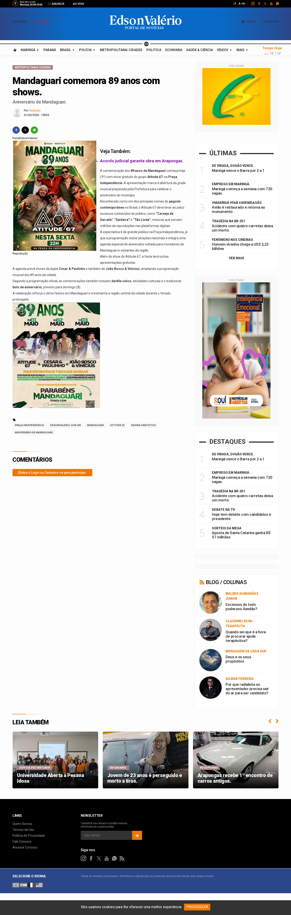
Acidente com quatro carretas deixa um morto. (242, 228)
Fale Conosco (22, 841)
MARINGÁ (28, 50)
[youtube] (268, 3)
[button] (15, 22)
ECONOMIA (173, 50)
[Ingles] (39, 885)
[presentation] (269, 721)
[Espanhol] (23, 885)
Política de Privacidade (29, 835)
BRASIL (65, 50)
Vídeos (222, 50)
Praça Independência (29, 425)
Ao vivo (78, 3)
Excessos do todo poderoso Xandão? (241, 606)
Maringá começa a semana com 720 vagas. (242, 191)
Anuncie (57, 3)
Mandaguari (95, 425)
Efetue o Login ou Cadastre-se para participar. (52, 472)
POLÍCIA (85, 50)
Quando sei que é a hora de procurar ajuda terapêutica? (246, 636)
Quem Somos (22, 824)
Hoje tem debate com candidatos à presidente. (241, 516)
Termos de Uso (23, 829)
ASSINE (43, 22)
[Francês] (31, 885)
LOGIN (250, 22)
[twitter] (262, 3)
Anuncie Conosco (25, 847)
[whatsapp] (274, 3)
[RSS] (122, 858)
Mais (240, 50)
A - (245, 3)
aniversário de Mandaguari (34, 432)
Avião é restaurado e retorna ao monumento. (238, 209)
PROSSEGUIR (197, 907)
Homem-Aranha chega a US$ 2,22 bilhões (240, 246)
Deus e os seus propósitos (238, 659)
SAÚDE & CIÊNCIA (199, 50)
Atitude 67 (117, 425)
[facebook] (256, 3)
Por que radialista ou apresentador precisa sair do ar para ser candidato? (247, 688)
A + (240, 3)
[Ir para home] (15, 50)
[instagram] (250, 3)
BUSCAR (272, 22)
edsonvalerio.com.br (65, 425)
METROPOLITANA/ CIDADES (121, 50)
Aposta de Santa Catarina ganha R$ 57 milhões (241, 534)
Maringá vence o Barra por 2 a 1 (238, 170)
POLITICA (153, 50)
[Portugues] (16, 885)
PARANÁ (49, 50)
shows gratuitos (143, 425)
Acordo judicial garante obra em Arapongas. (141, 160)
